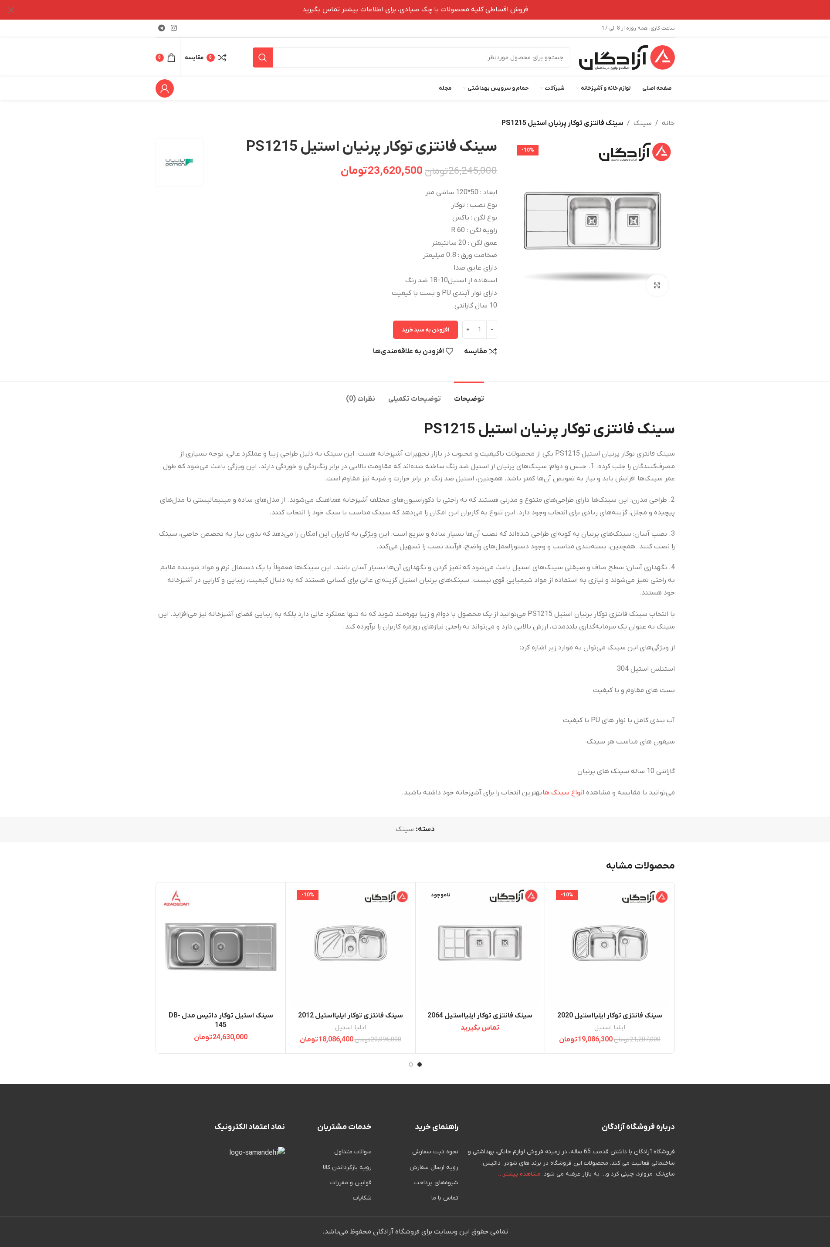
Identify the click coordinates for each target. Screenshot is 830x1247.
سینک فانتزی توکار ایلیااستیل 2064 (479, 1015)
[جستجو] (263, 57)
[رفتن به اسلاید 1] (419, 1064)
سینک (643, 123)
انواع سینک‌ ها (563, 792)
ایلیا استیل (609, 1027)
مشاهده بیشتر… (519, 1174)
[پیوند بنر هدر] (415, 10)
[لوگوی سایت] (627, 57)
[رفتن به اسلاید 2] (411, 1064)
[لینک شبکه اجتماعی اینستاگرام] (174, 28)
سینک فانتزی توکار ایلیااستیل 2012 (350, 1015)
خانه (668, 123)
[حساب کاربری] (164, 88)
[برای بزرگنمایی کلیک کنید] (657, 285)
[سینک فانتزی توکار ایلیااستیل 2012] (350, 947)
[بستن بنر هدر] (11, 10)
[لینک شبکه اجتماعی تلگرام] (162, 28)
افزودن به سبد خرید (425, 330)
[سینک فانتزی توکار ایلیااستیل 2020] (609, 947)
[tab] (469, 395)
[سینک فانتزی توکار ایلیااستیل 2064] (480, 947)
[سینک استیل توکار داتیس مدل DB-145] (221, 947)
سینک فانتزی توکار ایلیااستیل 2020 (609, 1015)
